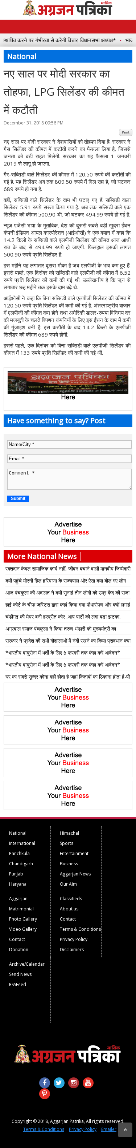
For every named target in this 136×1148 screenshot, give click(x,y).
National (17, 833)
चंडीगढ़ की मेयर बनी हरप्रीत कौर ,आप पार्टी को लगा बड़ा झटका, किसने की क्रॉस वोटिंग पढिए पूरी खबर (63, 618)
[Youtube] (88, 1082)
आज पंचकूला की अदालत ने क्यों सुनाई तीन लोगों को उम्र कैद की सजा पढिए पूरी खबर (67, 594)
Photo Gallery (23, 919)
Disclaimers (72, 949)
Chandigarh (21, 864)
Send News (20, 974)
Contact (17, 939)
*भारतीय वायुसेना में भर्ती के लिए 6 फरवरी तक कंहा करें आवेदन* (62, 652)
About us (69, 909)
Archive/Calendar (27, 964)
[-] (68, 392)
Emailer (108, 1129)
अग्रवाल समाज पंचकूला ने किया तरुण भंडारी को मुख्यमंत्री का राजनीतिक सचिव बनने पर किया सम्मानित (60, 630)
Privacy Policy (73, 939)
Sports (66, 843)
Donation (18, 949)
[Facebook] (44, 1082)
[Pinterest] (44, 1093)
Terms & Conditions (80, 929)
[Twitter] (59, 1082)
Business (69, 864)
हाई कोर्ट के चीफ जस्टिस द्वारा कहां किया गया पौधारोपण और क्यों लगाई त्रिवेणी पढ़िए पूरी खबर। (67, 606)
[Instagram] (73, 1082)
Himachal (69, 833)
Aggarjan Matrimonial (21, 903)
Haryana (17, 884)
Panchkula (19, 853)
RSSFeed (17, 984)
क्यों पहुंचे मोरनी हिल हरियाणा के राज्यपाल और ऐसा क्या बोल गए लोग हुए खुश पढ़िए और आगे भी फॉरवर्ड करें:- (65, 582)
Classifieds (71, 898)
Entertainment (74, 853)
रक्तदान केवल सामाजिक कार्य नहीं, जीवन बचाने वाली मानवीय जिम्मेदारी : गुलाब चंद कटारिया (68, 570)
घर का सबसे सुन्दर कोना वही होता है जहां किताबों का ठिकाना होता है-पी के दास (67, 678)
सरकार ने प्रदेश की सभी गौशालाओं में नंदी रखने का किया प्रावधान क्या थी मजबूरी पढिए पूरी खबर (68, 642)
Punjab (16, 874)
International (22, 843)
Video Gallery (23, 929)
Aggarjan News (75, 874)
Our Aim (68, 884)
